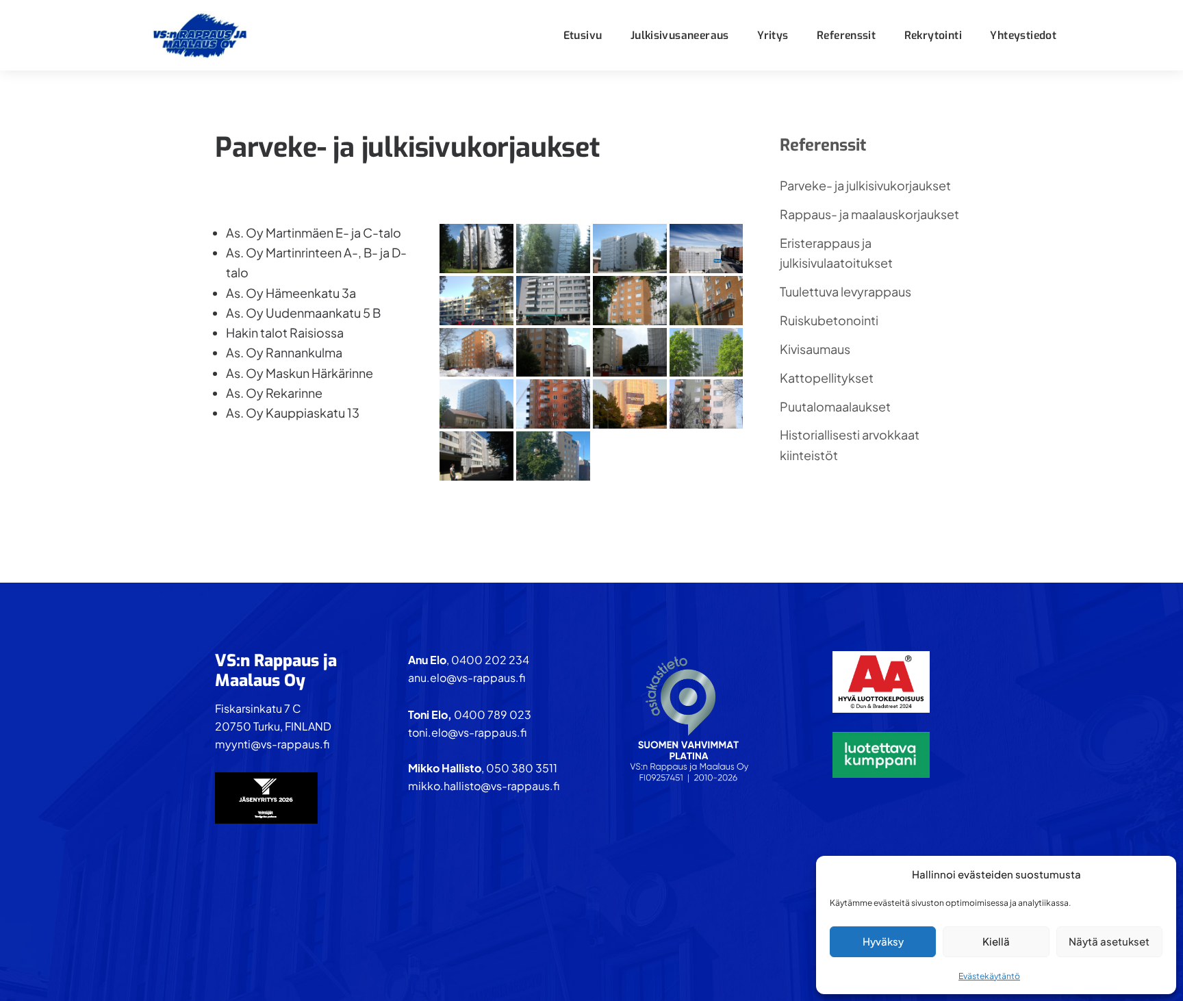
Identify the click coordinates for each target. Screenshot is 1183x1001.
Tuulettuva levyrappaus (845, 291)
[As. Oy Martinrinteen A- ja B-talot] (553, 352)
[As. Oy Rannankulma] (553, 300)
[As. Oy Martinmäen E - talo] (706, 352)
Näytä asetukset (1109, 941)
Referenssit (823, 145)
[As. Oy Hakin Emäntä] (476, 248)
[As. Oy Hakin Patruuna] (630, 248)
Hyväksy (883, 941)
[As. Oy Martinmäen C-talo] (630, 300)
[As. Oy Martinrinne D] (706, 404)
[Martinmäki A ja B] (630, 352)
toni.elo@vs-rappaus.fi (467, 732)
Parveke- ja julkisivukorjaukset (865, 185)
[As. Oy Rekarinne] (476, 456)
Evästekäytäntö (989, 976)
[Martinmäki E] (476, 404)
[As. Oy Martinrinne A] (630, 404)
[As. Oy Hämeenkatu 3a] (706, 248)
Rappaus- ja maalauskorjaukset (869, 214)
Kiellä (996, 941)
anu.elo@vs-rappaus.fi (466, 677)
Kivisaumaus (815, 349)
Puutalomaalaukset (835, 406)
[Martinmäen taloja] (476, 352)
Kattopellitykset (827, 377)
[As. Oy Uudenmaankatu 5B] (553, 456)
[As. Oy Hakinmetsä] (553, 248)
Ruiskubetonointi (829, 320)
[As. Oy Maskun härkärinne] (476, 300)
